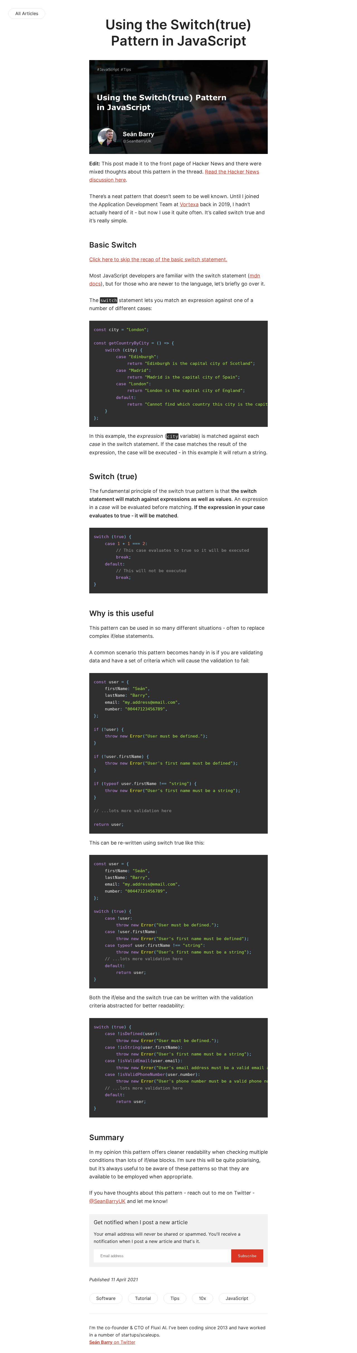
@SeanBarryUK (107, 1201)
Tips (174, 1298)
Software (105, 1298)
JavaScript (237, 1298)
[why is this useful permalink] (77, 613)
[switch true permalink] (77, 476)
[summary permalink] (77, 1137)
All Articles (26, 13)
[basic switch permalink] (77, 244)
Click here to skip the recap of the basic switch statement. (158, 259)
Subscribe (247, 1256)
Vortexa (189, 204)
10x (202, 1298)
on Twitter (112, 1342)
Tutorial (143, 1298)
